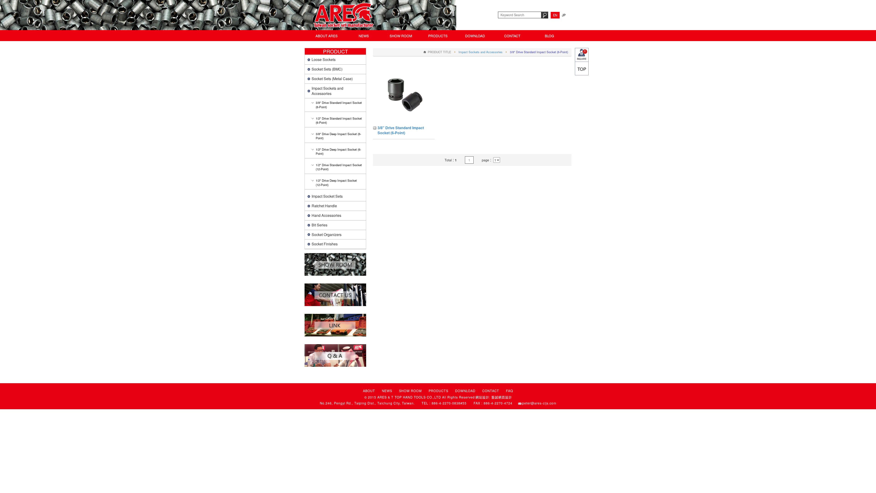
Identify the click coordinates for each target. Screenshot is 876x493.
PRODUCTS (438, 35)
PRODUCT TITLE (439, 52)
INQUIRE (582, 54)
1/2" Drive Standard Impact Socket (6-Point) (339, 120)
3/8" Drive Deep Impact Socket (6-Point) (338, 136)
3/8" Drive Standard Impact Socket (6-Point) (339, 104)
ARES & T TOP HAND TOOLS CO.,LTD (342, 15)
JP (564, 15)
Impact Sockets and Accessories (481, 52)
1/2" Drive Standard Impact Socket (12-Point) (339, 167)
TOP (581, 69)
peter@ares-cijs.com (539, 403)
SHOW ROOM (401, 35)
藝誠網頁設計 (501, 397)
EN (555, 15)
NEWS (364, 35)
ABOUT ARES (326, 35)
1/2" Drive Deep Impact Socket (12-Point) (336, 182)
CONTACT (512, 35)
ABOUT (369, 390)
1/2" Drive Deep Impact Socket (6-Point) (338, 151)
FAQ (509, 390)
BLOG (549, 35)
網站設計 (482, 397)
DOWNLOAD (475, 35)
